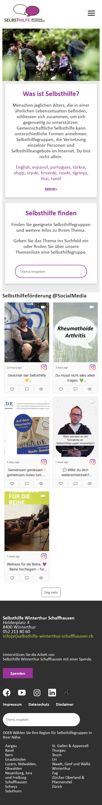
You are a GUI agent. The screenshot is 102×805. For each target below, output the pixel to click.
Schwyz (11, 786)
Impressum (12, 704)
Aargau (11, 745)
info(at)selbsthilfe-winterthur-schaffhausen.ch (48, 636)
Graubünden (15, 759)
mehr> (51, 189)
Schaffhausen (16, 782)
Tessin (57, 754)
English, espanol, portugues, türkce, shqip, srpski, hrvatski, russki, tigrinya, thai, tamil (51, 172)
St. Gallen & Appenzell (70, 745)
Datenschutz (38, 704)
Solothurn (13, 791)
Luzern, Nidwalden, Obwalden (21, 766)
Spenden (17, 673)
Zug (55, 772)
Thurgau (58, 750)
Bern (9, 754)
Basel (9, 750)
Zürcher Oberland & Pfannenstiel (68, 780)
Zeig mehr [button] (51, 592)
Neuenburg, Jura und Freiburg (18, 775)
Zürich (57, 786)
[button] (26, 347)
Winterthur (61, 768)
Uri (54, 759)
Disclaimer (65, 704)
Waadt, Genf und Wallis (71, 763)
